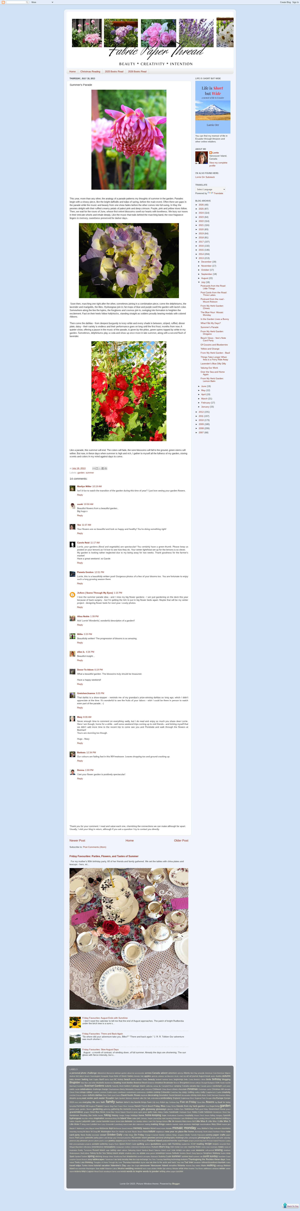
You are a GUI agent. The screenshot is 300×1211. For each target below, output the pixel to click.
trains (228, 1162)
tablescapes (99, 1159)
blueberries (109, 1083)
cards (72, 1089)
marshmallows (205, 1124)
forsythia (73, 1106)
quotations (156, 1144)
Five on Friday (188, 1102)
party (96, 1138)
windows (215, 1168)
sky (137, 1153)
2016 (201, 246)
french (138, 1106)
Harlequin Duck (185, 1112)
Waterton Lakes (111, 1168)
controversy (141, 1092)
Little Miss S (224, 1121)
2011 (201, 416)
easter (102, 1098)
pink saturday (225, 1138)
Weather (121, 1168)
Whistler (175, 1168)
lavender (106, 1121)
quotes (164, 1144)
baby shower (75, 1079)
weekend (138, 1168)
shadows (227, 1150)
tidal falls (149, 1162)
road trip (191, 1147)
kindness (189, 1118)
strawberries (132, 1156)
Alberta (187, 1073)
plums (96, 1141)
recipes (215, 1144)
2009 (201, 424)
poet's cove (103, 1141)
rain (169, 1144)
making (147, 1124)
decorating (153, 1095)
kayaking (169, 1118)
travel (72, 1165)
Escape (209, 1098)
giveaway (150, 1109)
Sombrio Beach (185, 1153)
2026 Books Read (137, 71)
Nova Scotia (86, 1135)
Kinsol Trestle (210, 1118)
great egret (138, 1112)
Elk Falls (147, 1098)
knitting (226, 1118)
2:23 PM (88, 634)
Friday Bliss (159, 1106)
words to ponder (151, 1171)
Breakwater (168, 1083)
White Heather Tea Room (193, 1168)
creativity (226, 1092)
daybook (144, 1095)
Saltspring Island (134, 1150)
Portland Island (154, 1140)
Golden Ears (179, 1109)
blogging (226, 1079)
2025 (201, 209)
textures (184, 1159)
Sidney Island (112, 1153)
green (145, 1112)
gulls (150, 1112)
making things (158, 1124)
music (121, 1132)
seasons (200, 1150)
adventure (172, 1073)
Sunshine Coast (224, 1156)
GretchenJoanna (86, 693)
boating (117, 1082)
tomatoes (197, 1162)
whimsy (169, 1168)
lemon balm (120, 1121)
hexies (100, 1115)
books (130, 1082)
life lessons (177, 1121)
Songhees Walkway (211, 1153)
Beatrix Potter (142, 1079)
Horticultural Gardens (175, 1115)
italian (134, 1118)
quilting (140, 1144)
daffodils (91, 1095)
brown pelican (195, 1083)
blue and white (90, 1083)
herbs (94, 1115)
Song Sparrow (197, 1153)
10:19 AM (97, 486)
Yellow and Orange (210, 349)
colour (89, 1092)
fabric (98, 1102)
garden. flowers (86, 1109)
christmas (192, 1089)
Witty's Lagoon (87, 1171)
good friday (203, 1109)
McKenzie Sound (120, 1128)
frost (207, 1106)
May (203, 390)
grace (228, 1109)
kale (163, 1118)
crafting (191, 1092)
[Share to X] (99, 468)
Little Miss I (213, 1121)
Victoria (181, 1165)
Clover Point (74, 1092)
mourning (73, 1132)
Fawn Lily (151, 1102)
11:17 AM (95, 543)
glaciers (170, 1109)
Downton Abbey (224, 1095)
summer (90, 473)
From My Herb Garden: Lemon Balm (212, 379)
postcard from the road (172, 1141)
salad (119, 1150)
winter (222, 1168)
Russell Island (98, 1150)
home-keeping (153, 1115)
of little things (128, 1135)
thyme (143, 1162)
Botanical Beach (141, 1083)
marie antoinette (185, 1124)
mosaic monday (184, 1128)
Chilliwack (156, 1089)
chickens (148, 1089)
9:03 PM (100, 693)
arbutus (161, 1076)
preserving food (200, 1141)
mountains (226, 1128)
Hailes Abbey (158, 1112)
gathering (106, 1109)
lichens (165, 1121)
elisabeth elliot (138, 1098)
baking (85, 1079)
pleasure (84, 1141)
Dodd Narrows (212, 1095)
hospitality (189, 1115)
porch (125, 1141)
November (206, 266)
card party (226, 1086)
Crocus (78, 1095)
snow (142, 1153)
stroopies (146, 1156)
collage (83, 1092)
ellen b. (81, 652)
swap (90, 1159)
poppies (119, 1141)
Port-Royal (142, 1141)
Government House (217, 1109)
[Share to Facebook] (102, 468)
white (181, 1168)
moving (80, 1132)
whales (154, 1168)
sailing (113, 1150)
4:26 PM (90, 652)
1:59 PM (89, 770)
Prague (185, 1141)
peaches (127, 1138)
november (95, 1135)
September (207, 274)
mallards (168, 1124)
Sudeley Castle (164, 1156)
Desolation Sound (166, 1095)
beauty (151, 1079)
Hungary (219, 1115)
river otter (184, 1147)
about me (131, 1073)
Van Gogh (135, 1165)
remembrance (97, 1147)
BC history (118, 1079)
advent (164, 1073)
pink (218, 1138)
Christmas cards (204, 1089)
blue (82, 1083)
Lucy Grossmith (107, 1124)
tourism (221, 1162)
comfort (96, 1092)
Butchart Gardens (94, 1085)
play (78, 1141)
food (220, 1102)
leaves (112, 1121)
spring (91, 1156)
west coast (147, 1168)
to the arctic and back (166, 1162)
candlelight (217, 1086)
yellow (168, 1171)
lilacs (184, 1121)
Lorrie (215, 153)
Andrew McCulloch (77, 1076)
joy (160, 1118)
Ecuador (110, 1098)
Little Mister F (75, 1124)
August (205, 278)
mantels (175, 1124)
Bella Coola (188, 1079)
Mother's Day (207, 1128)
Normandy (199, 1132)
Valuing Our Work (209, 368)
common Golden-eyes (108, 1092)
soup (228, 1153)
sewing (219, 1150)
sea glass (186, 1150)
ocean (103, 1135)
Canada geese (206, 1086)
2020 (201, 229)
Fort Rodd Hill (82, 1106)
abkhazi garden (121, 1073)
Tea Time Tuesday (156, 1159)
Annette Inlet (139, 1076)
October (205, 270)
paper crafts (219, 1135)
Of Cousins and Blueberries (214, 345)
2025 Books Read (114, 71)
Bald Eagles (93, 1079)
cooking (157, 1092)
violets (198, 1165)
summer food (187, 1156)
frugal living (215, 1106)
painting (209, 1135)
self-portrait (209, 1150)
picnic (213, 1138)
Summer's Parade (209, 327)
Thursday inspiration (131, 1162)
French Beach (147, 1106)
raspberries (185, 1144)
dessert (178, 1095)
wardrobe (82, 1168)
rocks (203, 1147)
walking (211, 1165)
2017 (201, 242)
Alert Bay (193, 1073)
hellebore (208, 1112)
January (205, 407)
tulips (78, 1165)
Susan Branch (81, 1159)
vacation (106, 1165)
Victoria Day (190, 1165)
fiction (162, 1102)
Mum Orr (115, 1132)
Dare (105, 1095)
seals (193, 1150)
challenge (97, 1089)
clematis (227, 1089)
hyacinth (226, 1115)
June (204, 386)
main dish (132, 1124)
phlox (186, 1138)
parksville (89, 1138)
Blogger (176, 1184)
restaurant (120, 1147)
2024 (201, 213)
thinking (89, 1162)
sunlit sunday (210, 1156)
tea (130, 1159)
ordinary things (171, 1135)
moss (199, 1128)
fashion (119, 1102)
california (149, 1086)
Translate (218, 193)
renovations (109, 1147)
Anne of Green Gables (123, 1076)
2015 (201, 250)
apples (147, 1076)
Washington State (92, 1168)
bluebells (100, 1083)
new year (169, 1131)
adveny (180, 1073)
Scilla (173, 1150)
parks (82, 1138)
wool (118, 1171)
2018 (201, 237)
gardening (98, 1109)
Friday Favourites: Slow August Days (100, 1049)
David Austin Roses (130, 1095)
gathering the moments (121, 1109)
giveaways (161, 1109)
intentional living (111, 1118)
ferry (158, 1102)
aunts (213, 1076)
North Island (208, 1132)
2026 (201, 205)
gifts (143, 1109)
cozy (184, 1092)
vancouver (145, 1165)
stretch (140, 1156)
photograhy (193, 1138)
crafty (202, 1092)
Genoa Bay (136, 1109)
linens (189, 1121)
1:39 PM (94, 616)
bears (133, 1079)
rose (208, 1147)
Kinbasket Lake (179, 1118)
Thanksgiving (194, 1159)
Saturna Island (160, 1150)
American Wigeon (223, 1073)
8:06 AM (87, 717)
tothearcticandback (210, 1162)
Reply (80, 495)
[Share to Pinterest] (105, 468)
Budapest (211, 1083)
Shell (82, 1153)
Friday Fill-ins (171, 1106)
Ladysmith (86, 1121)
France (99, 1106)
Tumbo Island (87, 1165)
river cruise (175, 1147)
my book (128, 1132)
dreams (73, 1098)
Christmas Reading (90, 71)
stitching (98, 1156)
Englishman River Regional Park (193, 1098)
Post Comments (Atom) (94, 847)
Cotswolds (165, 1092)
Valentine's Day (118, 1165)
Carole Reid (83, 543)
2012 (201, 412)
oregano (181, 1135)
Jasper (150, 1118)
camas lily (157, 1086)
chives (175, 1089)
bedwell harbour (162, 1079)
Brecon (176, 1083)
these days (219, 1159)
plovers (91, 1141)
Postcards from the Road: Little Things (213, 287)
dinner (204, 1095)
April (203, 394)
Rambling (176, 1144)
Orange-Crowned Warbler (155, 1135)
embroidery (166, 1098)
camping (177, 1086)
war (76, 1168)
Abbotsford (102, 1073)
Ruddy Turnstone (85, 1150)
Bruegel (204, 1083)
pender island (141, 1138)
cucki (80, 504)
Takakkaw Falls (111, 1159)
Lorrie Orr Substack (205, 177)
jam (138, 1118)
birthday (216, 1079)
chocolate (182, 1089)
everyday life (88, 1102)
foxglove (92, 1106)
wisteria (77, 1171)
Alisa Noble (83, 616)
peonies (151, 1137)
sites (134, 1153)
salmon (124, 1150)
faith (103, 1102)
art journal (193, 1076)
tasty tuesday (123, 1159)
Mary (79, 717)
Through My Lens (115, 1162)
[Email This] (93, 468)
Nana (145, 1132)
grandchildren (76, 1112)
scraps (179, 1150)
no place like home (184, 1131)
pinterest (73, 1141)
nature (151, 1131)
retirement (135, 1147)
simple (121, 1153)
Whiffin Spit (161, 1168)
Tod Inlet (188, 1162)
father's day (129, 1102)
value (129, 1165)
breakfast (159, 1083)
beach (127, 1079)
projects (88, 1144)
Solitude (175, 1153)
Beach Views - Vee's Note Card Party (213, 339)
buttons (127, 1086)
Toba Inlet (180, 1162)
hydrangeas (75, 1118)
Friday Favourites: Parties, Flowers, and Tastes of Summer (104, 856)
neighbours (160, 1132)
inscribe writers (87, 1118)
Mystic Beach (137, 1132)
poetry (112, 1140)
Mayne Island (94, 1128)
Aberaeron (110, 1073)
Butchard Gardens (77, 1086)
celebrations (86, 1089)
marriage (195, 1124)
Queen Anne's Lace (127, 1144)
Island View (126, 1118)
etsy (214, 1098)
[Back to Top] (290, 1205)
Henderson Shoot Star (221, 1112)
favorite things (140, 1102)
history (115, 1115)
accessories (139, 1073)
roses (221, 1147)
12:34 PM (91, 752)
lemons (128, 1121)
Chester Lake (139, 1089)
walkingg (219, 1165)
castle (77, 1089)
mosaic (169, 1128)
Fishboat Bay (174, 1102)
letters (145, 1121)
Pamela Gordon (85, 572)
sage (108, 1150)
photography (204, 1137)
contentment (131, 1092)
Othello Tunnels (191, 1135)
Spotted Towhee (81, 1156)
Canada (185, 1086)
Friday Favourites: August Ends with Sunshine (105, 1018)
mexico (146, 1128)
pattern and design (105, 1138)
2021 (201, 225)
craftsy (197, 1092)
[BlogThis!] (96, 468)
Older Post (181, 840)
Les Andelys (137, 1121)
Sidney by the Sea (98, 1153)
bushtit (227, 1083)
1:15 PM (118, 593)
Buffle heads (220, 1083)
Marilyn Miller (84, 486)
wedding (129, 1168)
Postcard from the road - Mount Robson (213, 300)
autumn (226, 1075)
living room (86, 1124)
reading (200, 1144)
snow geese (150, 1153)
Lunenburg (118, 1124)
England (176, 1098)
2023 (201, 217)
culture (84, 1095)
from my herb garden (194, 1106)
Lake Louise (96, 1121)
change (105, 1089)
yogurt (173, 1171)
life (169, 1121)
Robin (198, 1147)
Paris (77, 1138)
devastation (186, 1095)
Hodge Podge (124, 1115)
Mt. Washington (104, 1132)
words (123, 1171)
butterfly (108, 1086)
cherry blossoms (127, 1089)
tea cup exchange (140, 1159)
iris (118, 1118)
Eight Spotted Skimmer (123, 1098)
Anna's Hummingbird (92, 1076)
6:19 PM (99, 670)
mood (158, 1128)
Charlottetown (114, 1089)
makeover (140, 1124)
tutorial (97, 1165)
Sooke (223, 1153)
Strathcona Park (120, 1156)
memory (137, 1128)
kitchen (219, 1118)
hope (164, 1115)
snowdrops (160, 1153)
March (204, 398)
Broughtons (185, 1083)
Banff (101, 1079)
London (93, 1124)
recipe (208, 1143)
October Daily (114, 1134)
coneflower (122, 1092)
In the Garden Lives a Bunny (215, 319)
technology (176, 1159)
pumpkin (96, 1144)
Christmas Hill (218, 1089)
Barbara (81, 752)
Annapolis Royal (107, 1076)
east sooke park (90, 1098)
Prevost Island (212, 1141)
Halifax (166, 1112)
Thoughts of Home (101, 1162)
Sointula (168, 1153)
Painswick (201, 1135)
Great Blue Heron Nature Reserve (119, 1112)
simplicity (128, 1153)
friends (180, 1106)
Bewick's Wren (199, 1079)
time (155, 1162)
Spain (72, 1156)
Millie (80, 634)
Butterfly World (118, 1086)
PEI (133, 1138)
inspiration (99, 1118)
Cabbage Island (138, 1086)
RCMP (193, 1144)
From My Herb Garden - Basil (215, 353)
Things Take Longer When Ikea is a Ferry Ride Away (214, 358)
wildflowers (208, 1168)
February (206, 403)
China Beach (167, 1089)
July (203, 282)
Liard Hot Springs (155, 1121)
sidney (86, 1153)
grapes (86, 1112)
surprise (73, 1159)
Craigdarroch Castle (213, 1092)
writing (162, 1171)
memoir (130, 1128)
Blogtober (75, 1082)
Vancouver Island (159, 1165)
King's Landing (199, 1118)
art (187, 1076)
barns (107, 1079)
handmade (174, 1112)
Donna (80, 770)
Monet (153, 1128)
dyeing (79, 1098)
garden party (74, 1109)
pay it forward (118, 1138)
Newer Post (77, 840)
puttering (104, 1144)
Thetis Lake (80, 1162)
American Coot (211, 1073)
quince (147, 1144)
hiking (107, 1115)
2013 (201, 258)
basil (111, 1079)
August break (204, 1076)
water (102, 1168)
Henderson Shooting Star (81, 1115)
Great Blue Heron (97, 1112)
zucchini (179, 1171)
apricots (155, 1076)
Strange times (108, 1156)
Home (72, 71)
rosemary (214, 1147)
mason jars (226, 1124)
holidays (134, 1115)
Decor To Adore (85, 670)
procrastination (79, 1144)
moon (163, 1128)
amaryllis (201, 1073)
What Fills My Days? (211, 323)
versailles (173, 1165)
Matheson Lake (83, 1128)
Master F (73, 1128)
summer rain (198, 1156)
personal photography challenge (170, 1138)
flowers (210, 1102)
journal (155, 1118)
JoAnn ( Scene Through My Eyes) (95, 593)
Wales (203, 1165)
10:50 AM (88, 504)
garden (81, 473)
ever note (78, 1102)
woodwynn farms (110, 1171)
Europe (219, 1098)
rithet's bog (164, 1147)
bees (171, 1079)
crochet (72, 1095)
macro (125, 1124)
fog (216, 1102)
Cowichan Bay (176, 1092)
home (141, 1115)
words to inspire (134, 1171)
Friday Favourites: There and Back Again (102, 1034)
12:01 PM (99, 572)
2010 (201, 420)
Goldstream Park (191, 1109)
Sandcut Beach (148, 1150)
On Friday (139, 1135)
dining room (196, 1095)
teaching (167, 1159)
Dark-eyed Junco (114, 1095)
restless (128, 1147)
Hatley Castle (198, 1112)
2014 (201, 254)
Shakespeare (75, 1153)
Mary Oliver (216, 1124)
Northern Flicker (219, 1132)
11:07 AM (86, 525)
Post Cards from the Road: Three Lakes (214, 293)
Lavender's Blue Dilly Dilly (213, 363)
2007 (201, 432)
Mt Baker (86, 1132)
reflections (87, 1147)
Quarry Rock (113, 1144)
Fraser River (122, 1106)
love (99, 1124)
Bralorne (151, 1083)
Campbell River (167, 1086)
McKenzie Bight (106, 1128)
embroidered (155, 1098)
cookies (149, 1092)
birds (208, 1079)
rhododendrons (145, 1147)
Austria (219, 1076)
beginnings (178, 1079)
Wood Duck (98, 1171)
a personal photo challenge (83, 1073)
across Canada (152, 1073)
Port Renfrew (133, 1141)
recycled (223, 1144)
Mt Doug (94, 1132)
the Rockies (208, 1159)
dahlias (98, 1095)
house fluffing (210, 1115)
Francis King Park (110, 1106)
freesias (131, 1106)
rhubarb (154, 1147)
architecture (169, 1076)
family (110, 1102)
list (193, 1121)
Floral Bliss (201, 1102)
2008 (201, 428)
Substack (154, 1156)
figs (167, 1102)
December (206, 262)
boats (124, 1083)
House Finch (199, 1115)
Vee (79, 525)
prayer (191, 1141)
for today (226, 1102)
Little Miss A (201, 1121)
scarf (168, 1150)
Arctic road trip (180, 1076)
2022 (201, 221)
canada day (195, 1086)
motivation (217, 1128)
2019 (201, 233)
